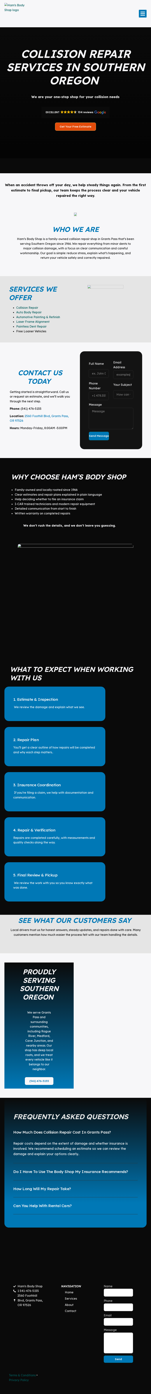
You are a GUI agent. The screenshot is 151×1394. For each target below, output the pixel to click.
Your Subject (122, 385)
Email (108, 1315)
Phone (108, 1301)
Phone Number (95, 386)
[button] (143, 14)
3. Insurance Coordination (37, 784)
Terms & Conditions (22, 1375)
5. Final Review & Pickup (35, 875)
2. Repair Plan (26, 739)
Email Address (119, 365)
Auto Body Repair (29, 312)
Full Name (96, 364)
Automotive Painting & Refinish (38, 317)
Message (95, 404)
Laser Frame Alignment (33, 321)
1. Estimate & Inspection (35, 699)
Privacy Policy (19, 1380)
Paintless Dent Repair (31, 326)
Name (108, 1286)
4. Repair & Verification (34, 830)
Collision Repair (27, 307)
